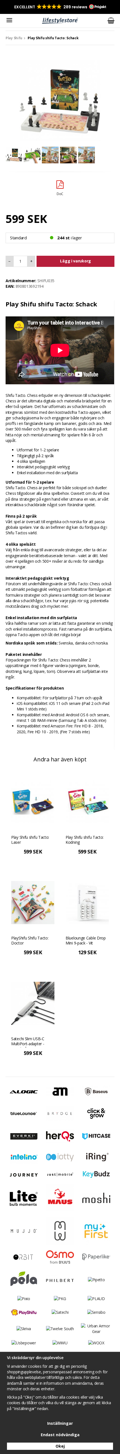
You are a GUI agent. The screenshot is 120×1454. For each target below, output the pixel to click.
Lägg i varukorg (75, 261)
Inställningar (60, 1423)
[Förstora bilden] (60, 100)
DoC (60, 193)
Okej (60, 1446)
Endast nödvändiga (60, 1434)
